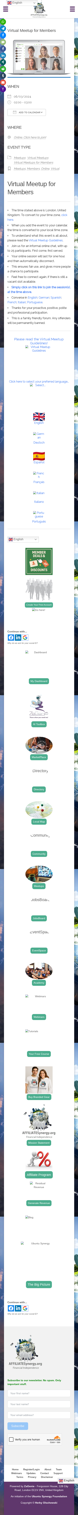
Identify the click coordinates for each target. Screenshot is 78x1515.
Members (33, 168)
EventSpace (39, 950)
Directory (39, 789)
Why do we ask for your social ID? (22, 643)
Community (39, 853)
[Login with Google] (25, 637)
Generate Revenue (39, 1203)
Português (39, 521)
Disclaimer (47, 1477)
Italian (22, 302)
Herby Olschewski (46, 1502)
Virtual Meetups (37, 158)
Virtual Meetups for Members (33, 162)
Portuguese (34, 302)
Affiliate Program (39, 1175)
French (12, 302)
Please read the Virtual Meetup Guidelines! (39, 341)
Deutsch (39, 442)
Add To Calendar (29, 112)
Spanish (56, 297)
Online (45, 168)
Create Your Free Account (39, 605)
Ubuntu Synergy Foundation (49, 1496)
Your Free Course (39, 1053)
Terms (19, 1477)
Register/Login (31, 1469)
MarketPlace (39, 757)
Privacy (32, 1477)
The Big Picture (39, 1284)
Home (15, 1469)
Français (38, 482)
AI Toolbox (39, 724)
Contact (44, 1473)
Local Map (39, 821)
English (32, 297)
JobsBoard (39, 918)
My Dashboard (38, 681)
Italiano (39, 501)
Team (59, 1469)
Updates (31, 1473)
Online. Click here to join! (30, 137)
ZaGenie (29, 1486)
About (47, 1469)
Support (58, 1473)
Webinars (39, 1016)
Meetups (20, 158)
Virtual (55, 168)
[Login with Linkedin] (18, 637)
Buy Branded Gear (39, 1097)
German (44, 297)
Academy (39, 982)
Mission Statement (39, 1142)
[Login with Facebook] (11, 637)
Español (39, 462)
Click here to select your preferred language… (39, 381)
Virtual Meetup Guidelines (46, 240)
